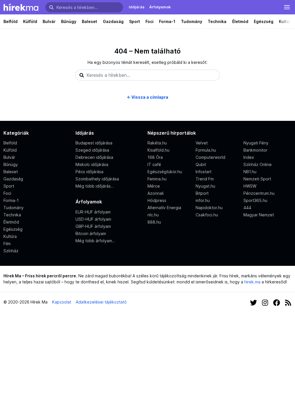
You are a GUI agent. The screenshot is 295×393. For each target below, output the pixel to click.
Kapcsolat (61, 301)
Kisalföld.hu (158, 150)
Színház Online (257, 164)
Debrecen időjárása (94, 157)
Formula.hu (206, 150)
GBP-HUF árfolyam (93, 226)
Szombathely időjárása (97, 178)
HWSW (249, 186)
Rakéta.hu (157, 142)
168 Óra (155, 157)
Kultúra (10, 236)
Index (248, 157)
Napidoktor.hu (209, 207)
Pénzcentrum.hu (259, 193)
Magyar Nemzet (258, 214)
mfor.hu (203, 200)
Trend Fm (205, 178)
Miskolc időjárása (91, 164)
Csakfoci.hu (207, 214)
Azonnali (156, 193)
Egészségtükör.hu (165, 171)
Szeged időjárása (92, 150)
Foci (149, 21)
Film (7, 243)
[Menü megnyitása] (287, 7)
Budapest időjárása (93, 142)
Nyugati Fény (255, 142)
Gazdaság (113, 21)
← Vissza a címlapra (147, 97)
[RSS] (288, 301)
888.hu (154, 222)
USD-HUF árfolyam (93, 219)
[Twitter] (253, 301)
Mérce (154, 186)
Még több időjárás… (94, 186)
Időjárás (137, 7)
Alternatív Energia (164, 207)
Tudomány (191, 21)
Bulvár (49, 21)
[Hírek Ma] (20, 7)
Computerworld (210, 157)
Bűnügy (68, 21)
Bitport (202, 193)
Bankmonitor (255, 150)
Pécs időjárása (89, 171)
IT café (154, 164)
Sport (134, 21)
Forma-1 (167, 21)
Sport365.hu (255, 200)
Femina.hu (157, 178)
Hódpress (157, 200)
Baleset (89, 21)
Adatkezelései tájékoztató (101, 301)
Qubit (201, 164)
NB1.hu (249, 171)
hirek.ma (252, 281)
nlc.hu (153, 214)
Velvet (202, 142)
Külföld (30, 21)
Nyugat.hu (205, 186)
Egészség (263, 21)
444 (247, 207)
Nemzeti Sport (257, 178)
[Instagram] (265, 301)
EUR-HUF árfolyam (93, 211)
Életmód (240, 21)
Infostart (203, 171)
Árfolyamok (160, 7)
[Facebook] (276, 301)
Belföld (10, 21)
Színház (10, 250)
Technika (217, 21)
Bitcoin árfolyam (90, 233)
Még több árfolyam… (95, 240)
